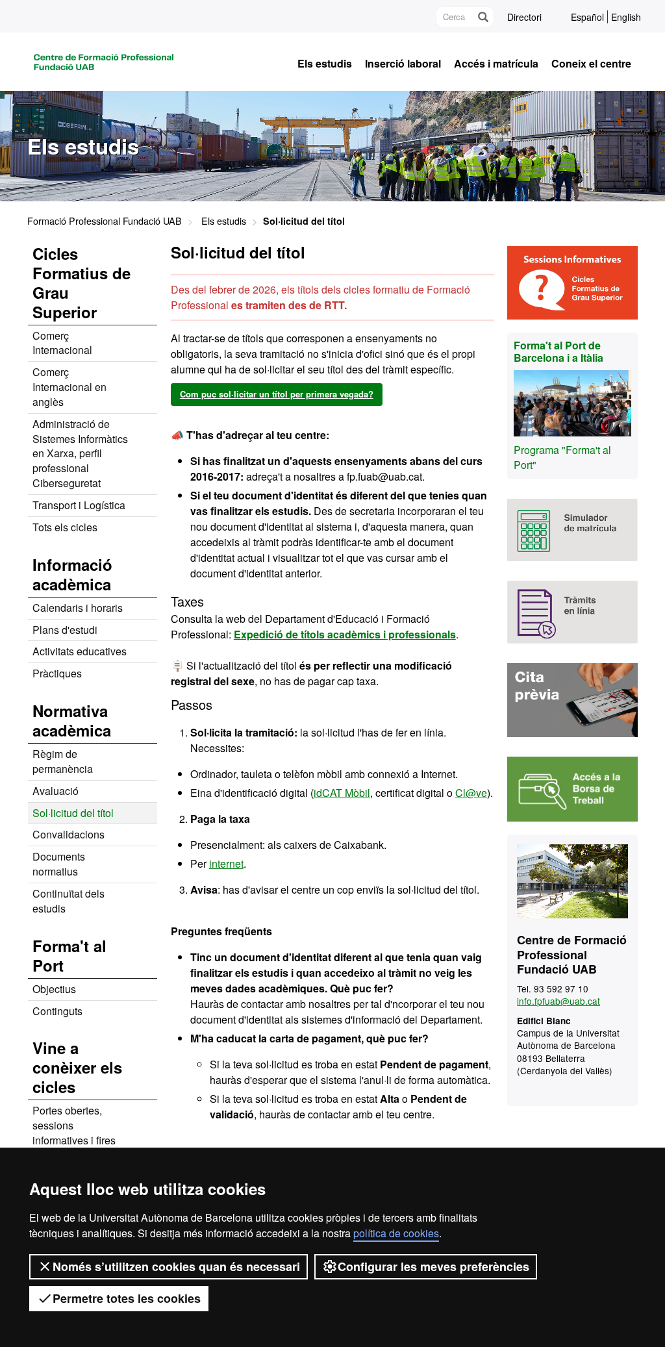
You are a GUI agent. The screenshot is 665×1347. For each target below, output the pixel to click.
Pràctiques (57, 673)
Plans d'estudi (64, 629)
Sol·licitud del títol (73, 812)
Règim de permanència (62, 761)
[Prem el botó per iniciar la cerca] (482, 17)
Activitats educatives (79, 651)
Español (587, 16)
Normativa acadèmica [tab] (71, 720)
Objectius (54, 988)
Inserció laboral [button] (403, 63)
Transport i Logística (78, 504)
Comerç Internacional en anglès (69, 386)
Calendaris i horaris (77, 607)
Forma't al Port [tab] (69, 955)
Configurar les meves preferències (433, 1266)
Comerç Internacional (62, 343)
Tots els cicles (64, 527)
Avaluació (55, 790)
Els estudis (223, 220)
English (626, 16)
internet (226, 863)
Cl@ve (471, 792)
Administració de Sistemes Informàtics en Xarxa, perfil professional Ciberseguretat (80, 453)
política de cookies (396, 1233)
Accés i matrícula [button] (496, 63)
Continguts (57, 1010)
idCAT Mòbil (342, 792)
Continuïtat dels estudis (68, 901)
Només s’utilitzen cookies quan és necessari (176, 1266)
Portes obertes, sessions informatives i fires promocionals (74, 1133)
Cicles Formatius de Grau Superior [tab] (81, 282)
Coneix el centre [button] (591, 63)
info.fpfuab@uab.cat (558, 1000)
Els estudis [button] (324, 63)
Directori (524, 16)
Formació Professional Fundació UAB (104, 220)
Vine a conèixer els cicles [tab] (77, 1067)
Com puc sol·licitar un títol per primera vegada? (276, 394)
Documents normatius (58, 864)
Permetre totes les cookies (127, 1298)
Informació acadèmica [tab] (72, 574)
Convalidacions (68, 834)
